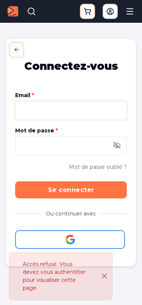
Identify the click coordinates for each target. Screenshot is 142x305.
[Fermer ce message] (104, 276)
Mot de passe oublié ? (98, 167)
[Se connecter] (110, 11)
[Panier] (87, 11)
